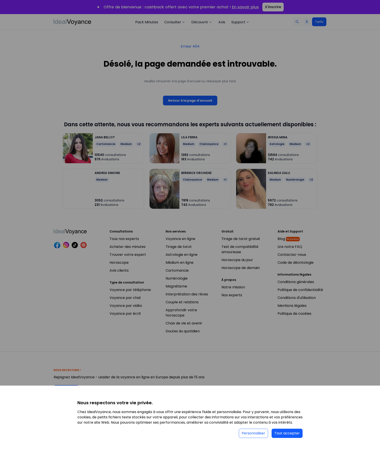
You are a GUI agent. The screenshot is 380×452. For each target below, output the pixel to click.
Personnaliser (253, 433)
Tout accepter (287, 433)
